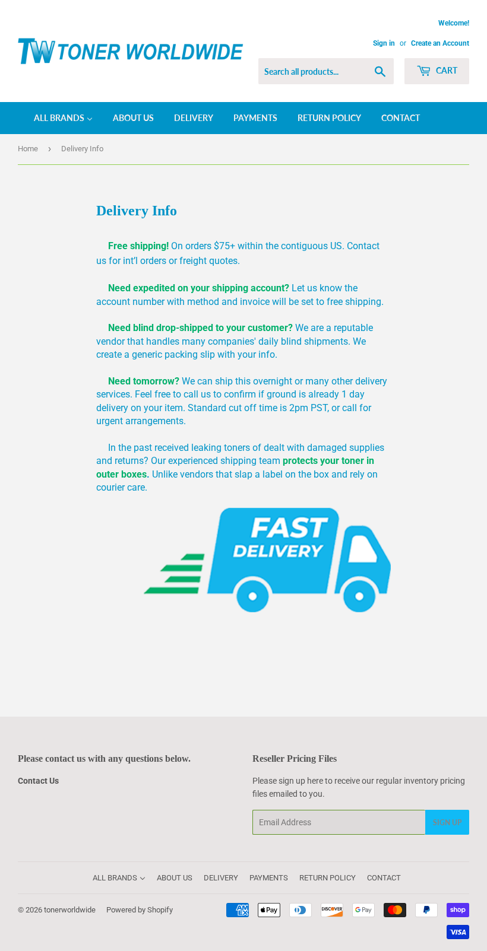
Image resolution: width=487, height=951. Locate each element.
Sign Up (447, 822)
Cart (445, 70)
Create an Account (440, 43)
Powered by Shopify (139, 909)
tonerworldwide (70, 909)
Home (28, 148)
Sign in (384, 43)
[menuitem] (56, 118)
